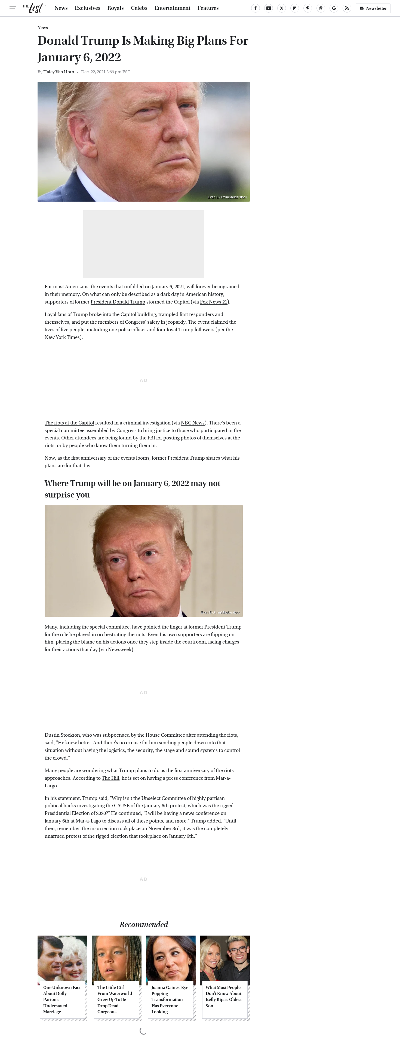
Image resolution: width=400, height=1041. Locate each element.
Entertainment (172, 8)
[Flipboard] (294, 8)
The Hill (110, 778)
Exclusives (87, 8)
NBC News (193, 423)
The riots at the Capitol (69, 423)
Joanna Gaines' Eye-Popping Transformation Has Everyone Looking (171, 1000)
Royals (115, 8)
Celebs (139, 8)
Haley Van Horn (58, 71)
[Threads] (320, 8)
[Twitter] (281, 8)
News (61, 8)
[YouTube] (268, 8)
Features (208, 8)
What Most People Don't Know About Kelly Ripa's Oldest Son (224, 996)
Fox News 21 (213, 302)
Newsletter (376, 8)
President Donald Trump (118, 302)
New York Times (62, 337)
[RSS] (347, 8)
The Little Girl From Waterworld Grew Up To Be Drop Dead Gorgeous (114, 1000)
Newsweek (119, 649)
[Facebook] (255, 8)
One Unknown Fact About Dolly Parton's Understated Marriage (62, 1000)
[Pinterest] (307, 8)
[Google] (334, 8)
